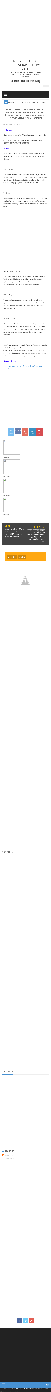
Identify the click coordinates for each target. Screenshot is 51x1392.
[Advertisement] (25, 28)
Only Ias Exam (9, 1155)
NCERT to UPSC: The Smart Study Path (25, 65)
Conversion (11, 557)
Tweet (11, 433)
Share (19, 431)
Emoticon (22, 557)
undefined (6, 457)
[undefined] (23, 447)
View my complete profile (11, 1158)
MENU (47, 1385)
